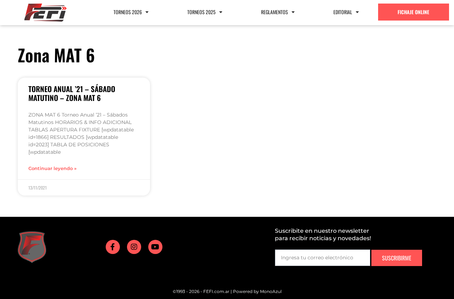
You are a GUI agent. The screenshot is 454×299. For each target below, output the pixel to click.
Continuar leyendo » (52, 168)
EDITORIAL (342, 12)
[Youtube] (155, 247)
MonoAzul (271, 291)
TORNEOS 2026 (128, 12)
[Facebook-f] (113, 247)
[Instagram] (134, 247)
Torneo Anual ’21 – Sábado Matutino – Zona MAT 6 (71, 93)
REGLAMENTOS (274, 12)
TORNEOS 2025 (201, 12)
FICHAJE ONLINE (413, 12)
